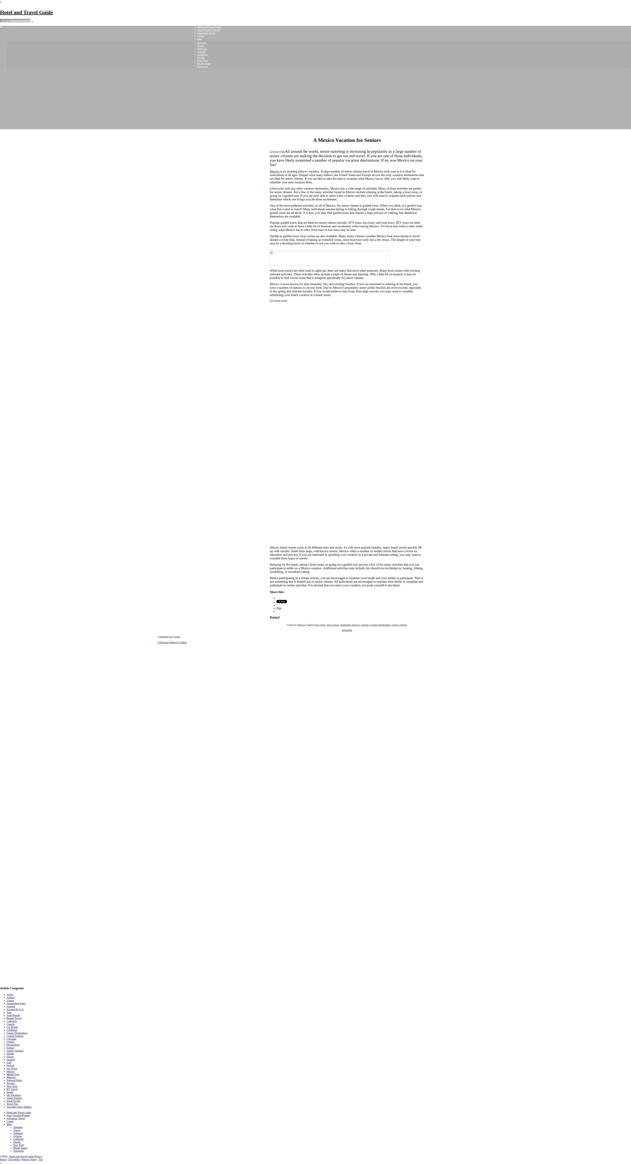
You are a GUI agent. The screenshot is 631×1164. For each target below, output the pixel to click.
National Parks (14, 1080)
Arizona (201, 51)
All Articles (14, 1159)
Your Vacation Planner (209, 30)
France (10, 1056)
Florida (201, 57)
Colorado (11, 1039)
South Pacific (13, 1101)
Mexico (274, 171)
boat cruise (319, 625)
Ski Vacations (14, 1095)
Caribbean (12, 1030)
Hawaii (10, 1065)
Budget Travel (14, 1018)
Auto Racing (13, 1015)
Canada (10, 1024)
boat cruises (333, 625)
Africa (10, 994)
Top (41, 1159)
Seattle (10, 1092)
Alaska (200, 46)
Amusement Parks (16, 1003)
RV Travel (12, 1089)
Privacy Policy (29, 1159)
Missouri (11, 1077)
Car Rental (12, 1027)
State (199, 39)
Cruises (10, 1042)
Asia (9, 1012)
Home (3, 1159)
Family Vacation (15, 1050)
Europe (10, 1047)
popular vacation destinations (376, 625)
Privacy (38, 1156)
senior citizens (399, 625)
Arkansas (202, 48)
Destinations (13, 1044)
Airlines (11, 997)
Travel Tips (12, 1104)
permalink (347, 630)
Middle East (13, 1074)
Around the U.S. (15, 1009)
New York (202, 60)
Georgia (11, 1059)
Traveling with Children (19, 1107)
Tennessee (202, 66)
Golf (9, 1062)
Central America (15, 1036)
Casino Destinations (17, 1033)
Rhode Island (204, 63)
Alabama (202, 43)
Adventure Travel (206, 33)
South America (14, 1098)
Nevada (11, 1083)
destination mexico (350, 625)
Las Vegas (12, 1068)
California (202, 54)
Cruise (200, 36)
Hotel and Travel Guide (26, 12)
